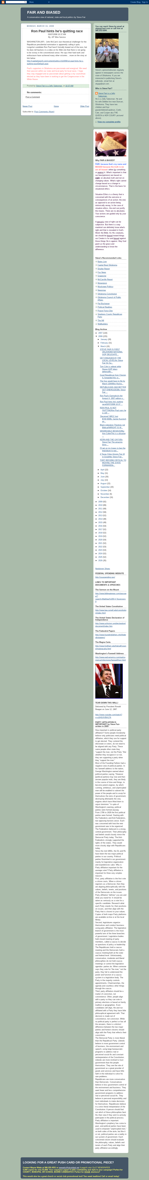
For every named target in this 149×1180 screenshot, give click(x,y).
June (103, 477)
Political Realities (105, 307)
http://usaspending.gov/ (105, 577)
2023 (100, 550)
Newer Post (27, 106)
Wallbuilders (103, 324)
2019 (100, 536)
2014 (100, 519)
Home (56, 106)
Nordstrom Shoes (102, 569)
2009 (100, 502)
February (105, 343)
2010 (100, 505)
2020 (100, 540)
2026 (100, 561)
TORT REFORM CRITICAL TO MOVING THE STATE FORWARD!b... (113, 462)
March (103, 346)
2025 (100, 557)
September (105, 487)
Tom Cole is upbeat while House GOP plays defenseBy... (110, 369)
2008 (100, 336)
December (105, 497)
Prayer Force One (105, 311)
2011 (100, 509)
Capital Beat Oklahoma (107, 265)
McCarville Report (105, 280)
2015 (100, 522)
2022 (100, 547)
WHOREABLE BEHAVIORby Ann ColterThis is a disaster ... (113, 433)
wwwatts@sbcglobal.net (69, 1167)
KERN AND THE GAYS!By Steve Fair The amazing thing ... (111, 442)
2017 (100, 529)
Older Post (84, 106)
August (104, 484)
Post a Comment (33, 97)
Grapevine (102, 276)
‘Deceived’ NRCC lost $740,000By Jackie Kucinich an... (113, 419)
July (103, 480)
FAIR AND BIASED (43, 12)
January (104, 339)
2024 (100, 554)
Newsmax (102, 290)
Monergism (102, 283)
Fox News (102, 272)
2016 (100, 526)
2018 (100, 533)
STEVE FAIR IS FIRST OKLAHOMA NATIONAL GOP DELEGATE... (111, 352)
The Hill (101, 321)
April (103, 470)
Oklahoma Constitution (107, 294)
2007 (100, 333)
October (104, 491)
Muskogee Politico (105, 287)
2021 (100, 543)
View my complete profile (108, 122)
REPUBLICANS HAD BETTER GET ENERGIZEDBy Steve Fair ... (113, 389)
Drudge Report (104, 269)
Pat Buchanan (104, 304)
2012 (100, 512)
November (105, 494)
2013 (100, 516)
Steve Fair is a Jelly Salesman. (106, 94)
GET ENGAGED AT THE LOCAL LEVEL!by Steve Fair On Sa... (111, 360)
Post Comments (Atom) (44, 112)
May (103, 473)
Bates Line (102, 262)
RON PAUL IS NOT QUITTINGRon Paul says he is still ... (113, 410)
